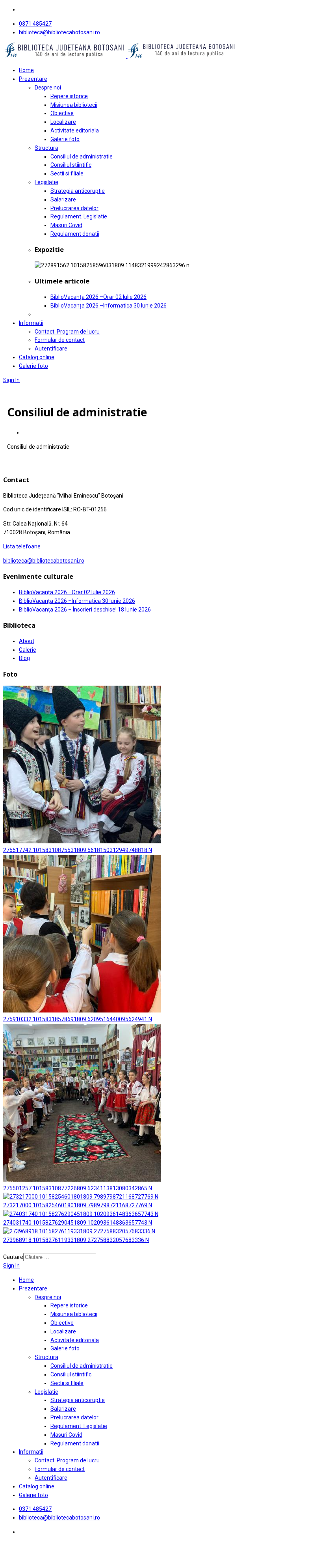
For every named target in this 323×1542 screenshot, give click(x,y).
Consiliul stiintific (70, 165)
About (26, 641)
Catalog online (36, 357)
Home (26, 70)
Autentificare (51, 348)
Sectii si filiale (67, 173)
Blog (24, 658)
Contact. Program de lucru (67, 331)
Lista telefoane (22, 546)
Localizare (63, 122)
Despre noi (48, 87)
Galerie (27, 650)
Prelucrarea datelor (74, 208)
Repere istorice (69, 96)
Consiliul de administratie (81, 156)
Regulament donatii (74, 234)
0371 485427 (35, 24)
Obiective (62, 113)
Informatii (31, 323)
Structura (46, 148)
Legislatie (46, 182)
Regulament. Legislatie (78, 216)
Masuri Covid (66, 225)
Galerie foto (65, 139)
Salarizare (63, 199)
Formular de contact (60, 340)
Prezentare (33, 79)
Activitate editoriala (74, 130)
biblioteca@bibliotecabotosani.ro (59, 32)
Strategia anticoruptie (77, 191)
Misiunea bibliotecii (73, 105)
